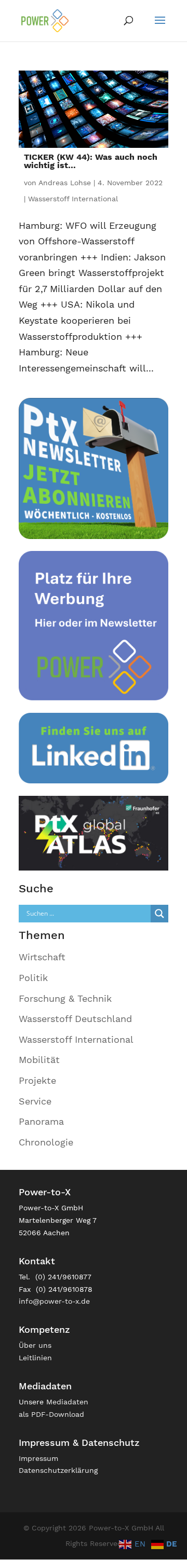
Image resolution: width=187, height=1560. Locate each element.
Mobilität (39, 1059)
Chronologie (46, 1142)
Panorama (41, 1121)
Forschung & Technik (65, 998)
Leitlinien (35, 1358)
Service (35, 1101)
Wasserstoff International (73, 199)
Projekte (37, 1080)
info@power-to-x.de (54, 1301)
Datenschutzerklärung (58, 1470)
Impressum (38, 1458)
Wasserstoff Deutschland (75, 1018)
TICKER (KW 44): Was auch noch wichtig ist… (90, 161)
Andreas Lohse (64, 182)
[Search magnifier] (159, 913)
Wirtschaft (42, 956)
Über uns (35, 1345)
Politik (33, 977)
